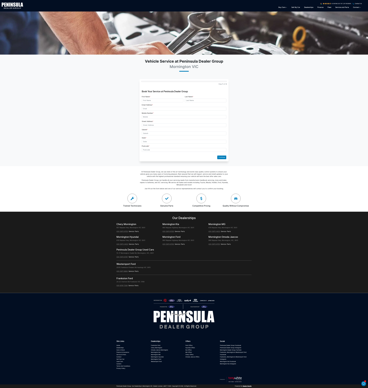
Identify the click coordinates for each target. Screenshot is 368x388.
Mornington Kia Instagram (228, 364)
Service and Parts (342, 7)
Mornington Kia (170, 224)
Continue (222, 157)
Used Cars (119, 361)
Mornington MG (216, 224)
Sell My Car (295, 7)
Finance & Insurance (122, 352)
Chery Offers (189, 354)
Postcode (145, 146)
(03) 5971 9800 (122, 271)
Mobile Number (148, 113)
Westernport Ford (126, 264)
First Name (146, 97)
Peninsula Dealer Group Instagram (230, 347)
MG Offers (188, 352)
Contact (356, 7)
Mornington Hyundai (127, 237)
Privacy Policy (120, 368)
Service (131, 231)
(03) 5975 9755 (122, 231)
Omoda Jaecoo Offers (192, 357)
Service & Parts (121, 354)
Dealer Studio (247, 386)
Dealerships (308, 7)
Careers (118, 364)
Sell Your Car (120, 359)
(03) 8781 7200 (122, 285)
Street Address (147, 121)
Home (118, 345)
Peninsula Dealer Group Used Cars (135, 250)
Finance (320, 7)
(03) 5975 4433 (214, 231)
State (144, 138)
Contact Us (358, 3)
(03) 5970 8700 (168, 231)
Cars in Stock (120, 350)
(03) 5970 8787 (122, 257)
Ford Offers (189, 345)
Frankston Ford (124, 278)
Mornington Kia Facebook (228, 361)
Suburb (145, 129)
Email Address (147, 105)
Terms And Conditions (123, 366)
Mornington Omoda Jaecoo (223, 237)
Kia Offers (188, 350)
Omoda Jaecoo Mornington (159, 350)
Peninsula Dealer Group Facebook (230, 345)
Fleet (329, 7)
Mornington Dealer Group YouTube (230, 350)
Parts (137, 231)
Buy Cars (281, 7)
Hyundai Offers (190, 347)
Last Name (189, 97)
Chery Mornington (126, 224)
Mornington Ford (171, 237)
